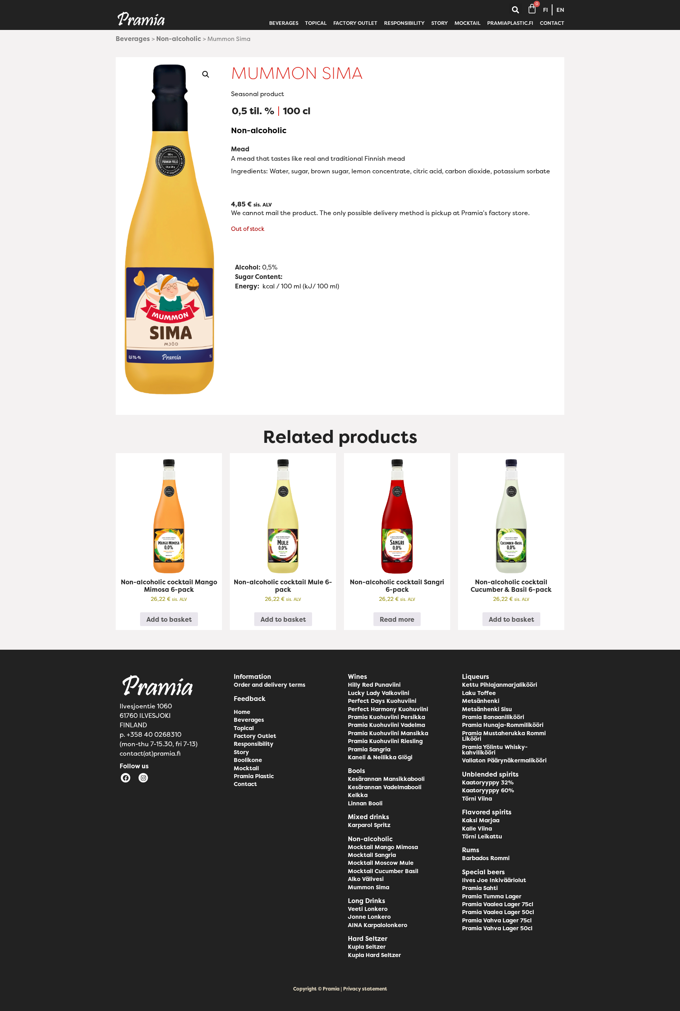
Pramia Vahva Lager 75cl (497, 920)
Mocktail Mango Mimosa (383, 847)
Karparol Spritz (369, 825)
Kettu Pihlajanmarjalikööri (499, 685)
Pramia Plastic (254, 776)
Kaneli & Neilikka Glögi (380, 757)
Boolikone (248, 760)
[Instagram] (143, 778)
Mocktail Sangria (372, 855)
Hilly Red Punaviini (374, 685)
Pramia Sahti (480, 888)
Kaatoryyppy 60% (488, 790)
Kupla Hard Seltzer (374, 955)
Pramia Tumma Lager (491, 896)
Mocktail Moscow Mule (381, 863)
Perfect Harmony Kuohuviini (388, 709)
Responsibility (404, 23)
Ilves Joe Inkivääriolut (494, 880)
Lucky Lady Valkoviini (378, 693)
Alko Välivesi (366, 879)
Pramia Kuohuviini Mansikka (388, 733)
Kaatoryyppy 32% (488, 782)
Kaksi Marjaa (480, 820)
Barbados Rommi (486, 858)
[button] (515, 10)
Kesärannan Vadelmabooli (384, 787)
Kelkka (358, 795)
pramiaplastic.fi (510, 23)
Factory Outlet (355, 23)
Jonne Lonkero (369, 917)
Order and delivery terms (269, 685)
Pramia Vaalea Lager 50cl (498, 912)
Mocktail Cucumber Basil (383, 871)
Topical (316, 23)
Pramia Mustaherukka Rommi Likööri (504, 736)
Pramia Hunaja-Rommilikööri (502, 725)
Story (439, 23)
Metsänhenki (480, 701)
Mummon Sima (368, 887)
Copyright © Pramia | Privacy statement (340, 988)
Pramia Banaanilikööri (493, 717)
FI (545, 10)
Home (242, 712)
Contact (552, 23)
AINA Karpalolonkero (377, 925)
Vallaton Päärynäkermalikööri (504, 760)
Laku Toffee (479, 693)
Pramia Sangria (369, 749)
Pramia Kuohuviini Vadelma (386, 725)
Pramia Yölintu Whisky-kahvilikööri (495, 749)
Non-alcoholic (178, 38)
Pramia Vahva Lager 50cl (497, 928)
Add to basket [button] (169, 619)
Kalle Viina (477, 829)
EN (560, 10)
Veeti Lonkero (368, 909)
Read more (397, 619)
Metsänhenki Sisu (487, 709)
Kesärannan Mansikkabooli (386, 779)
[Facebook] (125, 778)
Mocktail (467, 23)
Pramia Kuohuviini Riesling (385, 741)
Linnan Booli (365, 803)
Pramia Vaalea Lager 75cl (497, 904)
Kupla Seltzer (367, 947)
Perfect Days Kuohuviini (382, 701)
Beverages (283, 23)
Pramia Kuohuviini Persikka (386, 717)
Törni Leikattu (482, 836)
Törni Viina (477, 799)
